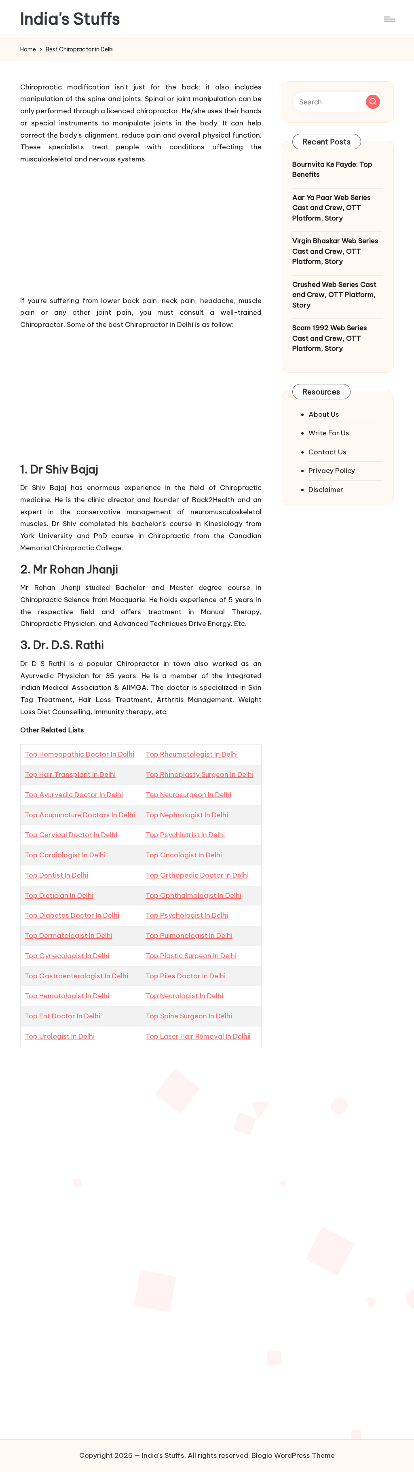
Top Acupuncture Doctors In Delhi (80, 814)
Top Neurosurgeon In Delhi (188, 794)
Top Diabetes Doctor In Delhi (72, 915)
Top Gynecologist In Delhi (67, 955)
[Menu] (389, 19)
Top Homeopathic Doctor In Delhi (79, 754)
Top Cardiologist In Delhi (65, 855)
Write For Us (328, 432)
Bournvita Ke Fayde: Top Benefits (332, 169)
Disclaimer (325, 489)
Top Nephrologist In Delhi (187, 814)
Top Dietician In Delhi (59, 895)
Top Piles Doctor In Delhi (186, 975)
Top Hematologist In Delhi (67, 995)
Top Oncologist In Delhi (184, 855)
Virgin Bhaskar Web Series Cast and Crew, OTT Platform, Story (335, 251)
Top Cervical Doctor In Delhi (71, 834)
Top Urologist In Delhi (60, 1036)
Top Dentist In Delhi (56, 875)
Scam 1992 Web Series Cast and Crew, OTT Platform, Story (329, 338)
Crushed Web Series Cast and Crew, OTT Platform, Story (334, 295)
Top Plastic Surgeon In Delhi (191, 955)
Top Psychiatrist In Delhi (185, 834)
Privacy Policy (331, 470)
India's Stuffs (70, 19)
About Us (323, 414)
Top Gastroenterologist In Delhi (76, 975)
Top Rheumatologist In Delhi (192, 754)
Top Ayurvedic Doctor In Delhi (74, 794)
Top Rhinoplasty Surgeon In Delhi (199, 774)
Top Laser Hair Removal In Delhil (198, 1036)
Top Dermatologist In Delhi (68, 935)
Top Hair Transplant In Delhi (70, 774)
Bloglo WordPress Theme (293, 1455)
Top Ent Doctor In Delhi (62, 1016)
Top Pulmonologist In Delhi (189, 935)
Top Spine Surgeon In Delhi (189, 1016)
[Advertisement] (141, 228)
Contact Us (327, 452)
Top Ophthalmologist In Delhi (193, 895)
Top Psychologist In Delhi (187, 915)
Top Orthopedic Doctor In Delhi (197, 875)
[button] (373, 102)
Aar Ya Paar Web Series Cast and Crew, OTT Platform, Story (331, 208)
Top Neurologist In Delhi (184, 995)
